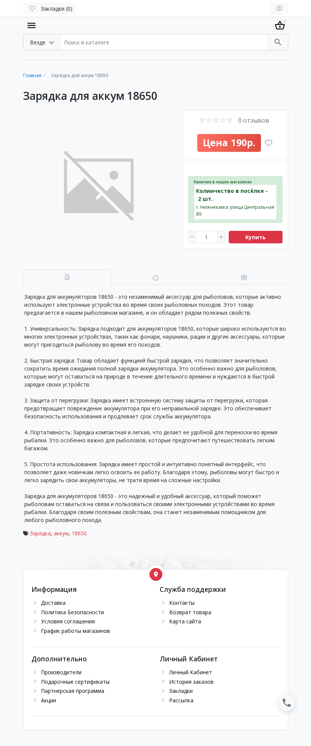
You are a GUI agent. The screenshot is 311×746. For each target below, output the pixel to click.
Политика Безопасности (72, 612)
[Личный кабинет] (279, 8)
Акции (48, 700)
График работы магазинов (75, 630)
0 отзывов (253, 120)
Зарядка (40, 533)
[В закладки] (268, 143)
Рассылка (181, 700)
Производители (61, 672)
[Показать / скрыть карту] (155, 574)
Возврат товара (190, 612)
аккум (61, 533)
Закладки (181, 690)
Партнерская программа (72, 690)
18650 (79, 533)
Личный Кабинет (190, 672)
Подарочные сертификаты (75, 681)
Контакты (182, 602)
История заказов (191, 681)
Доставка (53, 602)
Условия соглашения (68, 621)
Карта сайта (185, 621)
